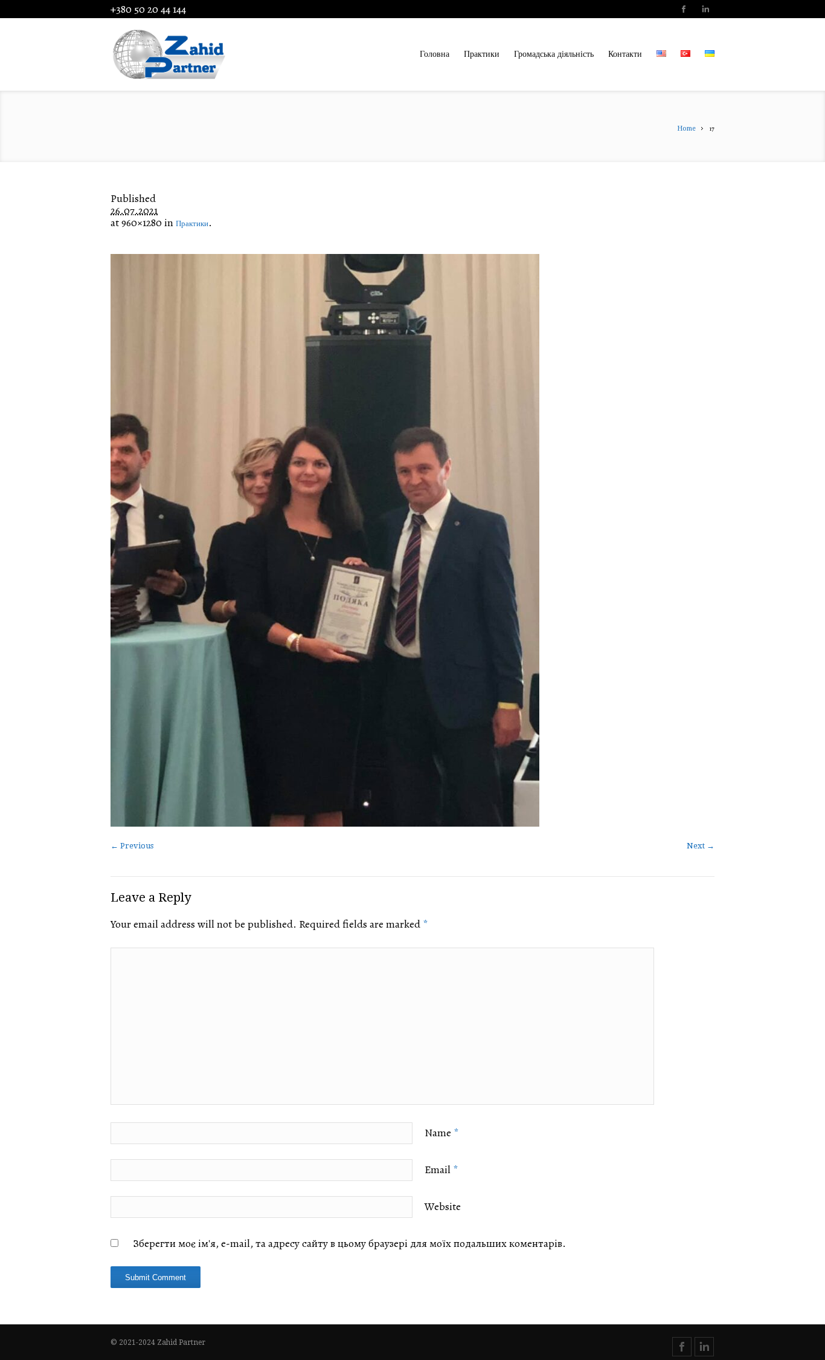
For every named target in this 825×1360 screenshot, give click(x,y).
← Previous (132, 845)
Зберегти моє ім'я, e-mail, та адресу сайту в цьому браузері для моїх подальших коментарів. (349, 1243)
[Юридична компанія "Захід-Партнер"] (189, 54)
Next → (700, 845)
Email (441, 1169)
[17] (412, 540)
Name (441, 1132)
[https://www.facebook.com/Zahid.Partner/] (683, 10)
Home (686, 128)
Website (443, 1206)
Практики (192, 223)
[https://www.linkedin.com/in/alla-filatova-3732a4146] (704, 10)
